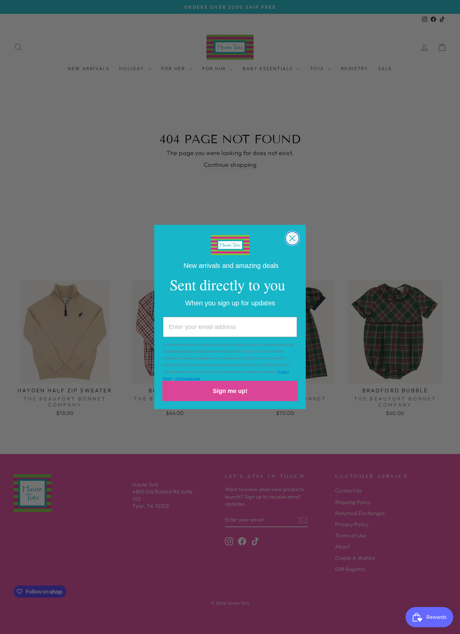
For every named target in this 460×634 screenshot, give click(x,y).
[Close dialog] (292, 238)
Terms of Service (187, 378)
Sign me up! (230, 391)
